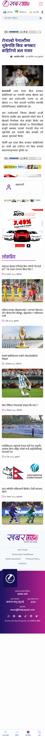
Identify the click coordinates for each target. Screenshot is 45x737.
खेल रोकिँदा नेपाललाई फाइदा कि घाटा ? (20, 405)
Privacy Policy (33, 559)
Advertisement (13, 559)
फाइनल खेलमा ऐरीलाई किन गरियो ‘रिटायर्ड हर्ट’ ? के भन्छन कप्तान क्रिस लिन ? (21, 268)
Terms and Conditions (22, 554)
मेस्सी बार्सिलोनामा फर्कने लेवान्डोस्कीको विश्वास (20, 357)
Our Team (22, 550)
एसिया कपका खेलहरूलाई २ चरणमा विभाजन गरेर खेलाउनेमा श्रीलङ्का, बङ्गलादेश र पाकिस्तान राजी (22, 313)
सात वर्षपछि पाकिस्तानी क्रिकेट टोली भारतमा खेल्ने (22, 490)
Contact (22, 563)
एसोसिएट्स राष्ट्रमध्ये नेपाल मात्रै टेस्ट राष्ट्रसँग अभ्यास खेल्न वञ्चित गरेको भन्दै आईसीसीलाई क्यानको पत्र (22, 449)
